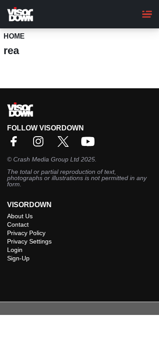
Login (15, 250)
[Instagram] (40, 144)
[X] (65, 144)
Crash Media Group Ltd (46, 159)
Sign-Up (18, 258)
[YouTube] (90, 144)
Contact (18, 224)
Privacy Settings (29, 241)
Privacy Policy (26, 233)
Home (14, 36)
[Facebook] (16, 144)
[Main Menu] (147, 14)
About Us (20, 216)
